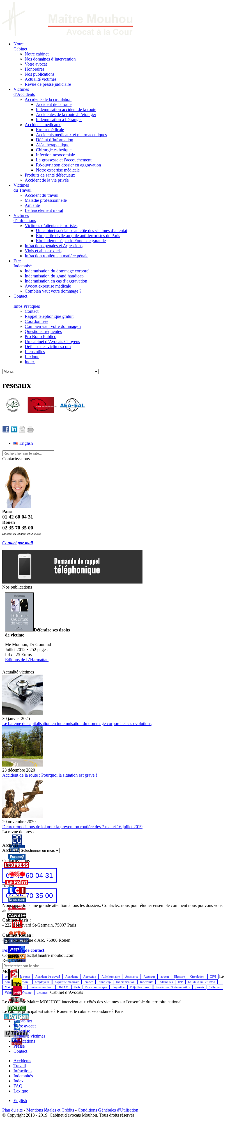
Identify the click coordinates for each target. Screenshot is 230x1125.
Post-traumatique (96, 987)
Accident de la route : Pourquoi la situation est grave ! (49, 775)
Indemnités (165, 981)
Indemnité (146, 981)
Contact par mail (17, 542)
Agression (89, 976)
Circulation (197, 976)
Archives (10, 850)
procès (200, 987)
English (20, 1100)
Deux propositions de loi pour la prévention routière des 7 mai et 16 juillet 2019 (72, 826)
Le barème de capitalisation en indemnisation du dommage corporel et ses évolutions (76, 723)
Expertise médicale (67, 981)
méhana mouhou (41, 987)
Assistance (131, 976)
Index (18, 1080)
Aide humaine (111, 976)
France (88, 981)
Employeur (42, 981)
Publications (24, 1041)
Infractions (22, 1070)
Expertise (21, 1031)
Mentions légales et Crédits (50, 1110)
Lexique (20, 1091)
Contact (20, 1051)
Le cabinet (22, 1020)
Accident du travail (47, 976)
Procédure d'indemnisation (173, 987)
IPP (180, 981)
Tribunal (214, 987)
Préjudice (118, 987)
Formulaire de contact (23, 950)
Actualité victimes (29, 1036)
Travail (19, 1065)
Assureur (149, 976)
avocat (164, 976)
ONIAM (63, 987)
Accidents (71, 976)
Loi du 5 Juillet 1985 (201, 981)
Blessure (179, 976)
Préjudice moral (140, 987)
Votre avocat (24, 1026)
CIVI (213, 976)
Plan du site (12, 1110)
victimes (42, 992)
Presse (19, 1046)
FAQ (17, 1086)
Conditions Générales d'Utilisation (108, 1110)
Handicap (104, 981)
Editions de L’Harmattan (27, 659)
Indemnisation (125, 981)
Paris (77, 987)
